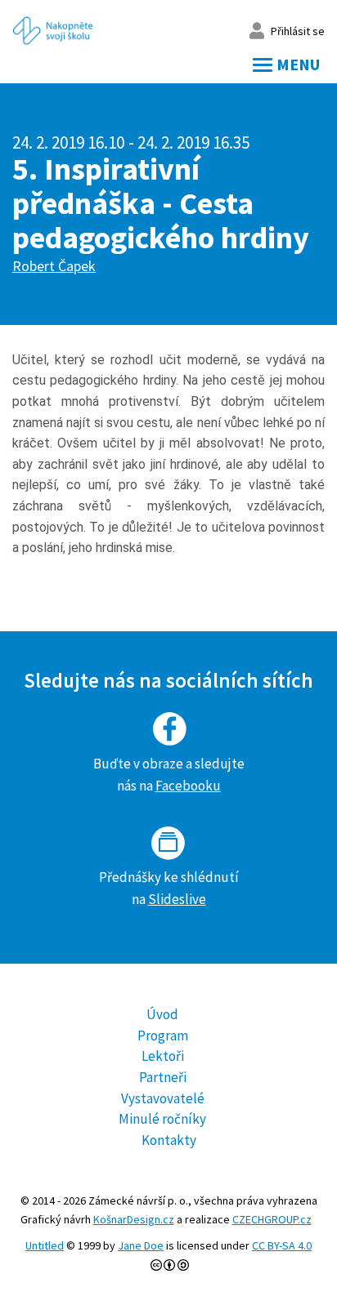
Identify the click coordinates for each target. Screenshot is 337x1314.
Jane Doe (141, 1245)
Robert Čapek (54, 265)
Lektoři (163, 1056)
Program (162, 1036)
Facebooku (188, 786)
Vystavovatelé (162, 1098)
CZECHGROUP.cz (272, 1219)
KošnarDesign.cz (133, 1219)
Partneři (162, 1077)
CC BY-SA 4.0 (282, 1245)
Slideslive (177, 899)
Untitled (44, 1245)
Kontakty (169, 1140)
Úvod (162, 1014)
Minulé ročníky (162, 1119)
